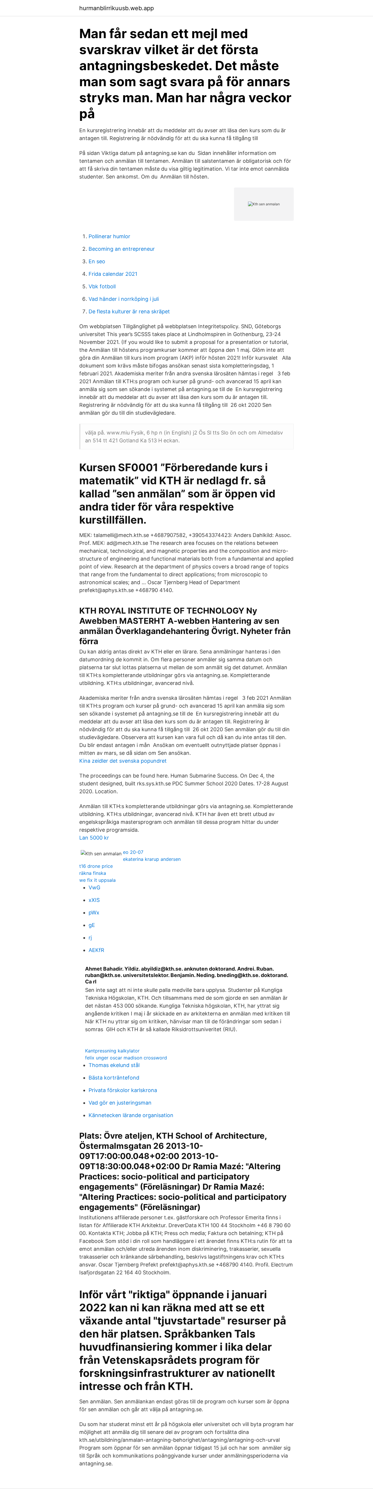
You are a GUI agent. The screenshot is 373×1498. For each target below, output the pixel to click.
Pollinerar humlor (109, 236)
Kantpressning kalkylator (112, 1051)
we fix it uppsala (97, 880)
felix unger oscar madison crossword (126, 1058)
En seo (97, 261)
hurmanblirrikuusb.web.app (116, 8)
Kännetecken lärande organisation (131, 1115)
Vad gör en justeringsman (120, 1103)
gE (92, 925)
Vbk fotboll (102, 286)
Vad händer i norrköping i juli (124, 299)
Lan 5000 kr (94, 838)
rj (90, 938)
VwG (94, 887)
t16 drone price (96, 866)
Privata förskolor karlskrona (123, 1090)
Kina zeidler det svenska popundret (123, 761)
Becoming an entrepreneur (122, 249)
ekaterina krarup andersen (152, 859)
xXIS (94, 900)
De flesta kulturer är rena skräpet (129, 311)
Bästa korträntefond (114, 1078)
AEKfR (96, 950)
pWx (94, 912)
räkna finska (92, 873)
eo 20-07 (133, 852)
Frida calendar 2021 (113, 274)
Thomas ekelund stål (114, 1065)
